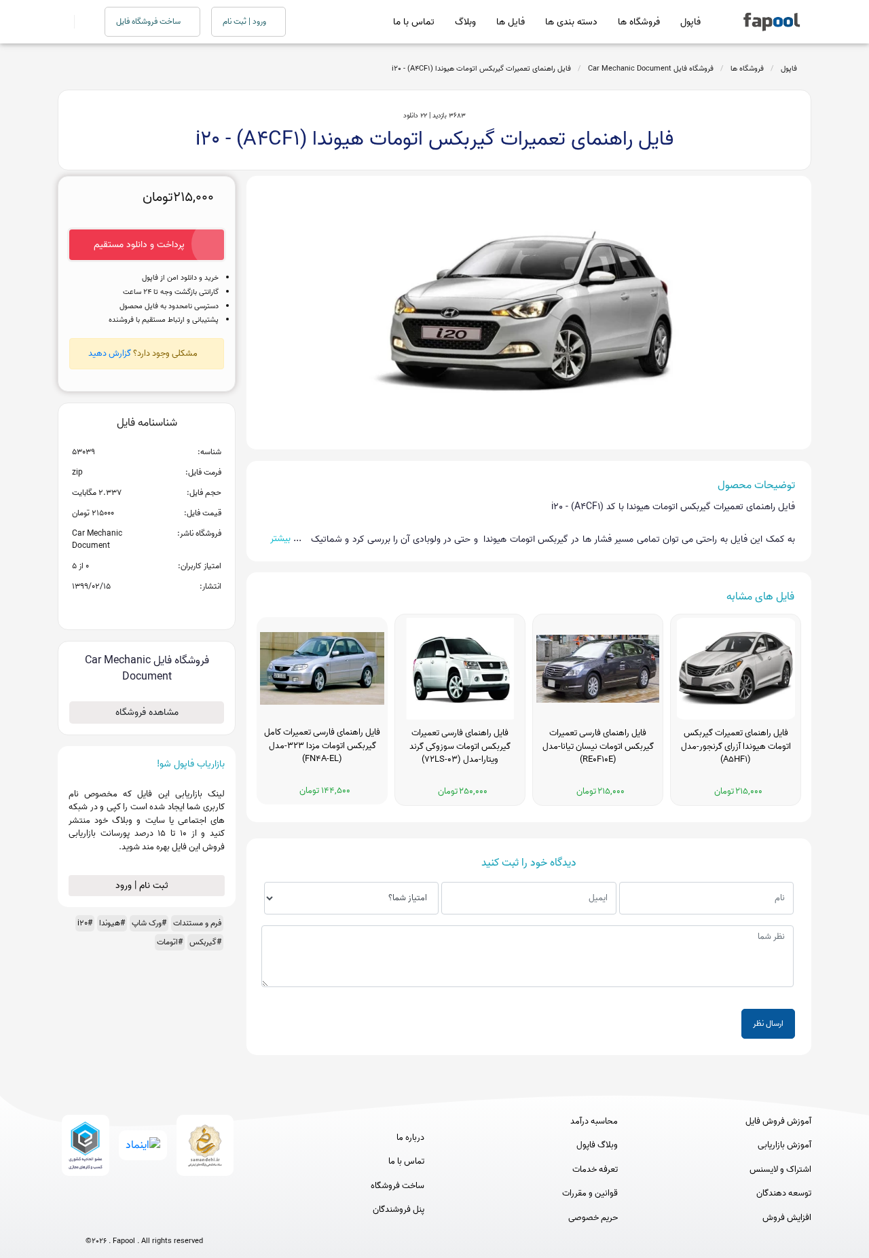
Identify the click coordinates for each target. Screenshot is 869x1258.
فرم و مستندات (197, 923)
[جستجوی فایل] (81, 22)
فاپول (690, 22)
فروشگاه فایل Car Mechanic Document (651, 68)
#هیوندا (112, 923)
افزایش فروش (786, 1218)
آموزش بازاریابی (784, 1145)
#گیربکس (205, 942)
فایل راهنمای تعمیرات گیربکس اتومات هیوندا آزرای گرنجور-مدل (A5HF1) (736, 746)
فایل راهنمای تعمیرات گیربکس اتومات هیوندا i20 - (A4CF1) (481, 68)
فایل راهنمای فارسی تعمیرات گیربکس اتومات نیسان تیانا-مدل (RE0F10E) (598, 746)
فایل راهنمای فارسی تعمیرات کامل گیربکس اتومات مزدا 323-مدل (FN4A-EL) (322, 746)
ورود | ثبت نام (245, 21)
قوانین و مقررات (590, 1193)
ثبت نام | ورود (143, 885)
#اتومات (170, 942)
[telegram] (119, 1218)
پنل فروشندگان (398, 1210)
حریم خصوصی (593, 1218)
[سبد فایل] (63, 22)
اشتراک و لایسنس (780, 1170)
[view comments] (163, 608)
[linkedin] (194, 1218)
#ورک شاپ (149, 923)
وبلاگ (465, 22)
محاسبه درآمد (594, 1121)
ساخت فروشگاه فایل (149, 21)
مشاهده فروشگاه (147, 712)
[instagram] (144, 1218)
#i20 (84, 923)
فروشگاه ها (639, 22)
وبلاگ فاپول (597, 1145)
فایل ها (510, 22)
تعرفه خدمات (595, 1170)
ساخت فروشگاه (397, 1186)
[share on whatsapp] (146, 608)
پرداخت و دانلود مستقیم (139, 245)
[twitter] (169, 1218)
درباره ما (410, 1138)
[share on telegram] (129, 608)
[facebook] (94, 1218)
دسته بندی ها (571, 22)
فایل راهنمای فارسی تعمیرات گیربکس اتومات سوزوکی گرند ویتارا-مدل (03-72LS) (460, 746)
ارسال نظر (768, 1023)
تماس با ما (413, 22)
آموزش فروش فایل (778, 1121)
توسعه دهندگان (783, 1193)
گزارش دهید (109, 353)
